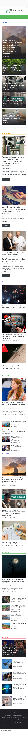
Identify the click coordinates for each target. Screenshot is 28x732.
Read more (5, 179)
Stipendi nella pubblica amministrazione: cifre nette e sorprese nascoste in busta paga (13, 543)
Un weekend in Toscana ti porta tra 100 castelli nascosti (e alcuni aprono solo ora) (18, 598)
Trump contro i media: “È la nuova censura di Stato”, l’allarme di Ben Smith (19, 699)
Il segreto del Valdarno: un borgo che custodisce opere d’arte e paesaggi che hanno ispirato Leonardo (18, 607)
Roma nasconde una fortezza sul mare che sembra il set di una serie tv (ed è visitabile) (18, 616)
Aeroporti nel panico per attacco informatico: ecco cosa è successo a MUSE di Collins (19, 674)
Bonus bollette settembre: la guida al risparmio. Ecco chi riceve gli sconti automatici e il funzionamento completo (12, 47)
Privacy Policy (13, 725)
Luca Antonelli (6, 485)
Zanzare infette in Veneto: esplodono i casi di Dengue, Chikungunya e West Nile (11, 366)
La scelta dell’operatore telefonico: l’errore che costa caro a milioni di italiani (14, 209)
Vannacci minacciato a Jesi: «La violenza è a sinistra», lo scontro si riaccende (17, 447)
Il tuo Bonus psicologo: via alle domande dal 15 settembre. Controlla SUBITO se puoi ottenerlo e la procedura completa (13, 256)
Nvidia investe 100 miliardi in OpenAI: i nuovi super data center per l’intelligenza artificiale (19, 686)
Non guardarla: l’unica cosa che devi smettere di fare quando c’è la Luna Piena (13, 581)
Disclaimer (6, 725)
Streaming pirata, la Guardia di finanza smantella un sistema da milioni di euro (13, 336)
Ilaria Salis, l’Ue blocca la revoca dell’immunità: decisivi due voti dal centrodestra (13, 404)
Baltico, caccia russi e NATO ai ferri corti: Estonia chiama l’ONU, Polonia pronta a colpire (19, 662)
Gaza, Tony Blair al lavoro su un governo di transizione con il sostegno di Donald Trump (13, 430)
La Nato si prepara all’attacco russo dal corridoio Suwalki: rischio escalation (18, 423)
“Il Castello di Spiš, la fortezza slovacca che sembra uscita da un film (18, 625)
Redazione (19, 725)
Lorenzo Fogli (6, 585)
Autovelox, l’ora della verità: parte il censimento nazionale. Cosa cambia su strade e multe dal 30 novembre (13, 161)
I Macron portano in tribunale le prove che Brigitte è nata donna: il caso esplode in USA (18, 438)
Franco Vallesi (6, 310)
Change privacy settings (5, 730)
